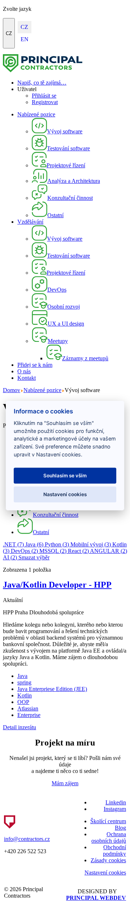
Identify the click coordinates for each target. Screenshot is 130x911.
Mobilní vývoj (90, 544)
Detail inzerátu (19, 727)
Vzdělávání (30, 222)
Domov (11, 390)
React (78, 551)
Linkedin (115, 802)
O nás (24, 371)
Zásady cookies (108, 860)
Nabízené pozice (36, 114)
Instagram (115, 809)
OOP (23, 702)
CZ (9, 33)
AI (10, 557)
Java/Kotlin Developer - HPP (57, 584)
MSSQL (52, 551)
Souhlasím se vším (65, 475)
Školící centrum (108, 821)
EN (25, 39)
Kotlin (24, 695)
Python (57, 544)
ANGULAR (108, 551)
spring (24, 682)
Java (34, 544)
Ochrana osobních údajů (108, 837)
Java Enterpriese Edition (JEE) (52, 689)
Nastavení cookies (105, 872)
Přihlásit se (44, 96)
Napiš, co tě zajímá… (41, 83)
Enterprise (28, 715)
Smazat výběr (33, 557)
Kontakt (26, 378)
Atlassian (27, 708)
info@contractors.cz (27, 839)
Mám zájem (65, 783)
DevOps (24, 551)
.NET (13, 544)
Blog (120, 828)
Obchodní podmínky (114, 850)
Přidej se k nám (34, 365)
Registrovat (45, 102)
